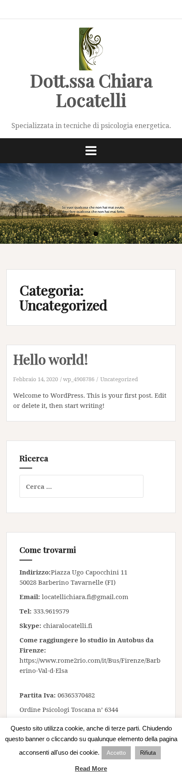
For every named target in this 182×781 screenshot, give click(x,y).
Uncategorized (119, 379)
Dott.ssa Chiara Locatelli (91, 90)
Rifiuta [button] (148, 753)
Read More (91, 768)
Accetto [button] (116, 753)
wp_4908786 (78, 379)
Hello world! (50, 359)
